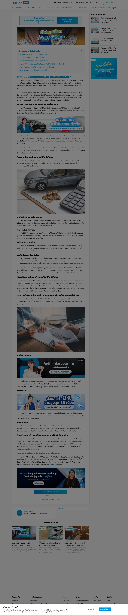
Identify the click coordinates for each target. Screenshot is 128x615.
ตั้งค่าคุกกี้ (91, 609)
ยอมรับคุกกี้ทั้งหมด (105, 609)
